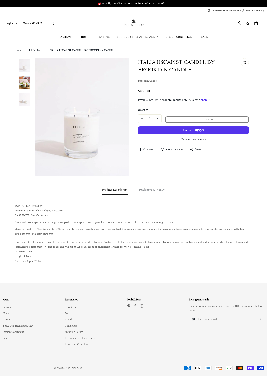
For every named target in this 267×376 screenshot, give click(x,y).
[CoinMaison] (133, 23)
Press (68, 313)
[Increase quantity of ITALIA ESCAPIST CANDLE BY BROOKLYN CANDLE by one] (157, 119)
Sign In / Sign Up (255, 10)
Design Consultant (179, 37)
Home (85, 37)
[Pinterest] (128, 306)
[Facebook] (135, 306)
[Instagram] (141, 306)
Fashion (65, 37)
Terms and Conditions (77, 344)
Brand (68, 319)
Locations (217, 10)
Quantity (143, 109)
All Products (36, 50)
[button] (256, 23)
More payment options (193, 139)
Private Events (233, 10)
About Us (70, 307)
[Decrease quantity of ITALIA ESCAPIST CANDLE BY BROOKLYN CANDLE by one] (142, 119)
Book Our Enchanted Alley (137, 37)
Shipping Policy (74, 331)
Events (104, 37)
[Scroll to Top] (260, 356)
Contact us (71, 325)
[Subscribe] (260, 319)
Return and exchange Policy (81, 338)
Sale (204, 37)
